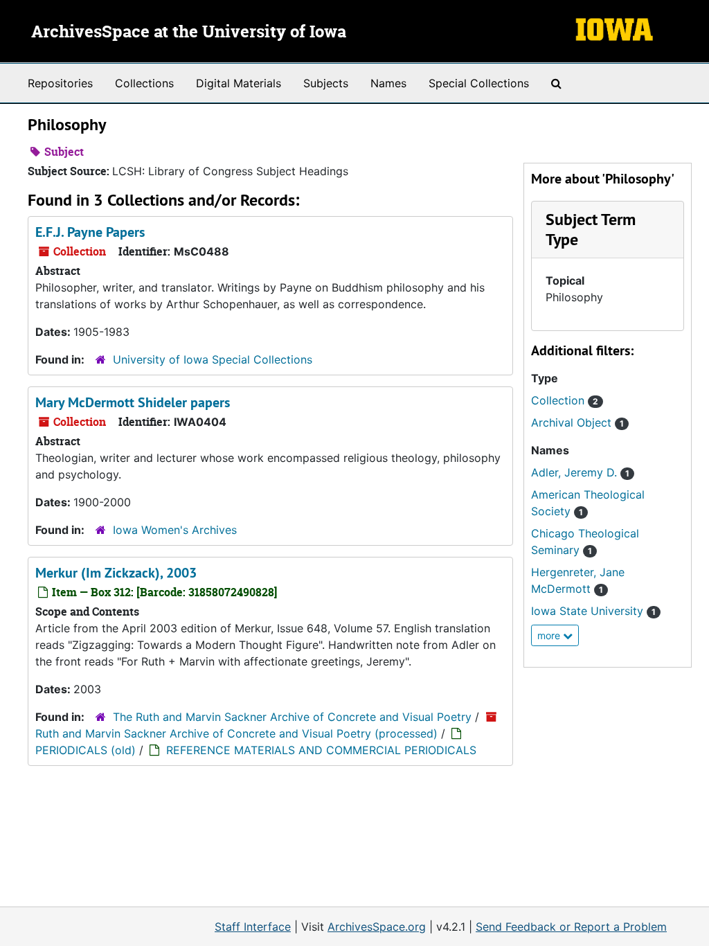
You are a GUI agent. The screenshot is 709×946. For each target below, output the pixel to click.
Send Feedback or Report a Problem (571, 927)
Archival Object (577, 422)
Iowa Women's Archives (175, 530)
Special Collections (479, 83)
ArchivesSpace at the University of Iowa (188, 32)
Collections (144, 83)
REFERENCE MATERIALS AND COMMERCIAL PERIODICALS (321, 750)
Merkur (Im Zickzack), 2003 (116, 573)
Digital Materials (238, 83)
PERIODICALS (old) (85, 750)
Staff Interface (253, 927)
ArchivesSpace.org (376, 927)
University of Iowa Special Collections (212, 359)
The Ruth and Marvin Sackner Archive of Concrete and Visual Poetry (292, 717)
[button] (591, 229)
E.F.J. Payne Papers (90, 232)
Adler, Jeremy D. (580, 472)
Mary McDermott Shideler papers (132, 402)
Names (388, 83)
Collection (564, 400)
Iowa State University (593, 611)
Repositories (60, 83)
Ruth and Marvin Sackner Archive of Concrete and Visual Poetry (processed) (236, 733)
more (550, 635)
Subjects (325, 83)
